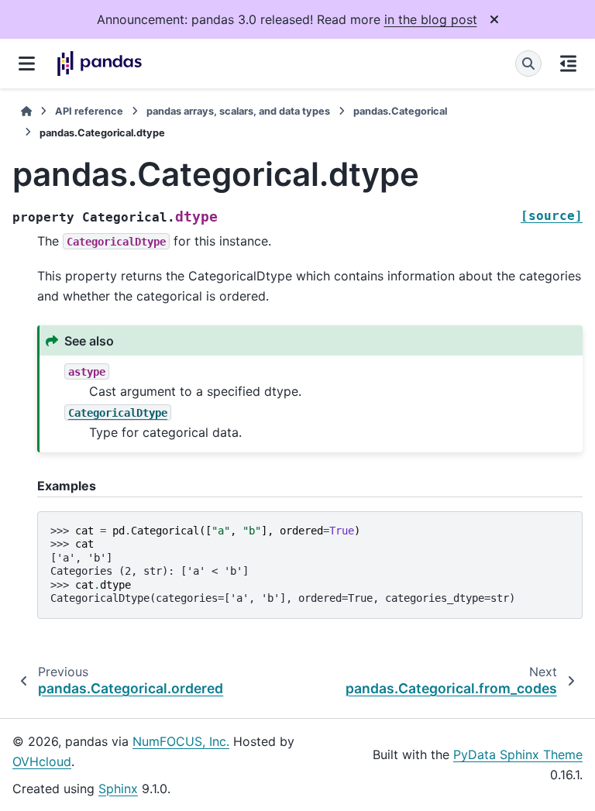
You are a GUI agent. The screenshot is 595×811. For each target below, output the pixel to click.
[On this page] (568, 63)
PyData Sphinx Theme (518, 754)
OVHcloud (41, 761)
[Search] (528, 63)
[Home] (26, 111)
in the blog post (430, 19)
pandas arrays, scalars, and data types (238, 111)
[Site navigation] (26, 63)
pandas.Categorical (400, 111)
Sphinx (118, 788)
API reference (89, 111)
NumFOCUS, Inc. (180, 741)
